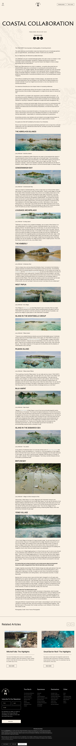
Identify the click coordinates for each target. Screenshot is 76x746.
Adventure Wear (27, 699)
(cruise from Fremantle (33, 339)
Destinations (55, 689)
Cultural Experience (41, 696)
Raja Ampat (24, 410)
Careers (25, 705)
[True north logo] (38, 6)
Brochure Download (55, 704)
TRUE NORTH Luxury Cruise (32, 271)
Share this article (38, 35)
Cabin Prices (53, 701)
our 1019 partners (7, 730)
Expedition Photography (42, 702)
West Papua (27, 307)
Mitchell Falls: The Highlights (18, 652)
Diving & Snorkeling (41, 701)
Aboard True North (27, 696)
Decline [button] (14, 744)
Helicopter (39, 693)
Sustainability (39, 704)
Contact (64, 702)
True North (27, 689)
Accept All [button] (22, 744)
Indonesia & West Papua (55, 696)
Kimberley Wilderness (55, 694)
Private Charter (54, 702)
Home (64, 693)
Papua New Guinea (52, 449)
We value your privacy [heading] (38, 728)
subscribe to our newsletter (11, 699)
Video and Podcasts (67, 697)
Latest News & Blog (67, 696)
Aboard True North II (28, 697)
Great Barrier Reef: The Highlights (57, 652)
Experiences (41, 689)
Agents (64, 701)
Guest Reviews (27, 702)
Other (65, 689)
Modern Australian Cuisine (42, 697)
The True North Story (28, 694)
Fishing (38, 694)
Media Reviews (66, 699)
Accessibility (39, 705)
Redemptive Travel (27, 704)
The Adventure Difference (29, 693)
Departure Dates (54, 699)
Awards (25, 701)
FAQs (64, 694)
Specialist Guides (40, 699)
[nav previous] (68, 624)
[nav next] (72, 624)
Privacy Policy (12, 713)
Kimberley (17, 271)
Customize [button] (5, 744)
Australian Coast (54, 693)
